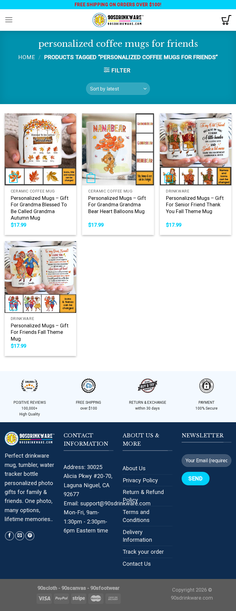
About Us (134, 468)
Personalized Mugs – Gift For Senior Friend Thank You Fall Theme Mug (195, 204)
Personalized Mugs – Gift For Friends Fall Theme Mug (40, 332)
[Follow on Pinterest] (29, 535)
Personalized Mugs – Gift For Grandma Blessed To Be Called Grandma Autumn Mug (40, 208)
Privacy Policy (140, 480)
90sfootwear (105, 588)
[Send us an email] (19, 535)
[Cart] (226, 20)
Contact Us (137, 563)
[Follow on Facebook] (9, 535)
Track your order (143, 551)
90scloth (47, 588)
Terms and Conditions (136, 516)
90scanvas (73, 588)
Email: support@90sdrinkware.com (107, 503)
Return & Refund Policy (143, 496)
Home (26, 57)
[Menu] (9, 20)
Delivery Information (137, 536)
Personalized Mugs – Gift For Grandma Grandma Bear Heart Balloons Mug (117, 204)
